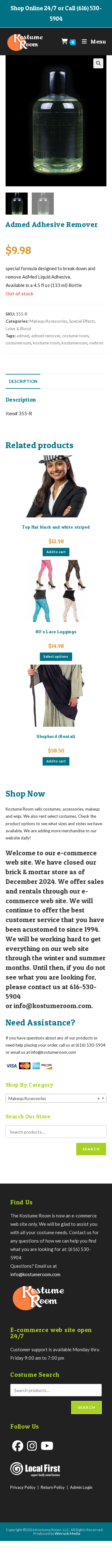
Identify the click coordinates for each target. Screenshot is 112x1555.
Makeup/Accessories (48, 321)
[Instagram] (32, 1446)
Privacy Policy (22, 1487)
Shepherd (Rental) (55, 736)
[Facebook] (17, 1446)
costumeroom (18, 342)
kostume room (46, 342)
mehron (96, 342)
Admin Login (81, 1487)
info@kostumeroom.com (35, 1274)
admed (22, 335)
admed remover (45, 335)
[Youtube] (47, 1446)
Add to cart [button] (56, 552)
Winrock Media (67, 1533)
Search (91, 1149)
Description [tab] (23, 381)
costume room (75, 335)
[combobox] (56, 1098)
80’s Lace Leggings (56, 631)
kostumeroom (74, 342)
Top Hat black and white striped (56, 527)
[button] (98, 63)
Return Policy (53, 1487)
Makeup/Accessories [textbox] (54, 1098)
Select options (56, 656)
